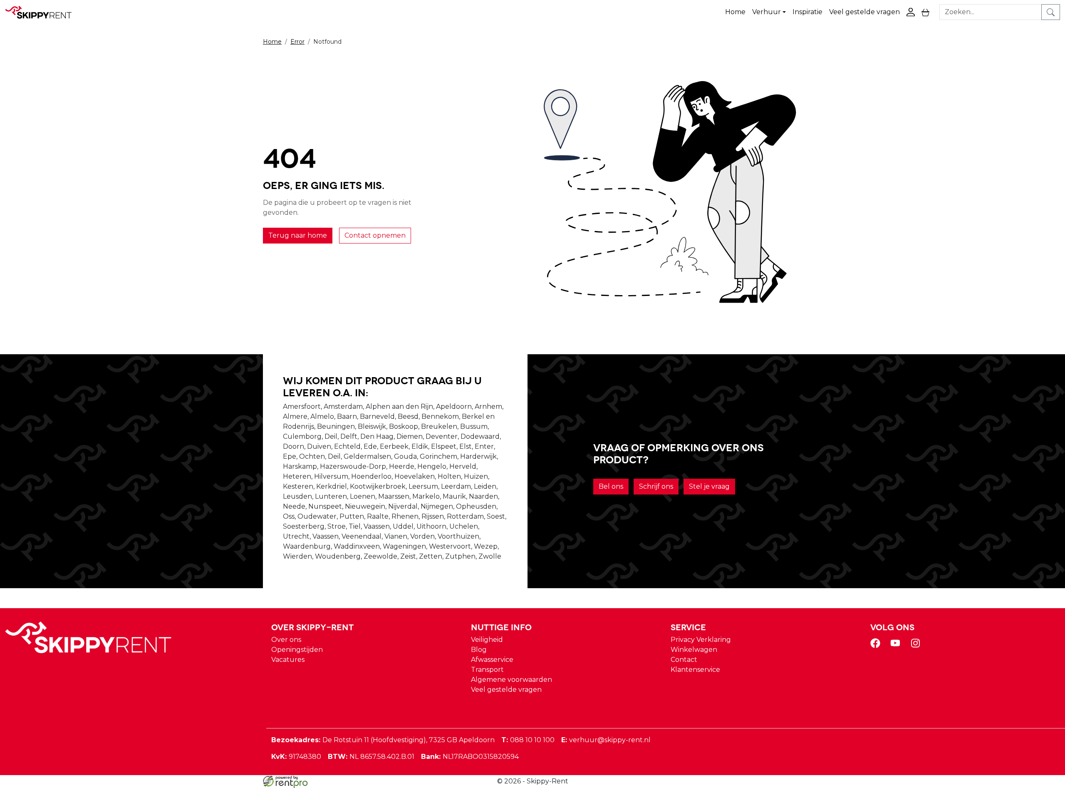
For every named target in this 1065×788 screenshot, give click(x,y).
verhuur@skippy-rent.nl (606, 740)
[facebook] (877, 646)
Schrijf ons (656, 486)
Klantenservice (695, 670)
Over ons (286, 640)
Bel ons (611, 486)
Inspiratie (807, 12)
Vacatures (288, 660)
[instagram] (917, 646)
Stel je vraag (709, 486)
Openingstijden (297, 650)
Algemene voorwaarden (511, 680)
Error (297, 41)
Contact (684, 660)
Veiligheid (487, 640)
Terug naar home (297, 235)
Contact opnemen (375, 235)
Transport (487, 670)
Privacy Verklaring (701, 640)
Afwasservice (492, 660)
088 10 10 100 (528, 740)
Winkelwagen (694, 650)
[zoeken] (1050, 12)
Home (735, 12)
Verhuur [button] (766, 12)
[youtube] (897, 646)
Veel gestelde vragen (864, 12)
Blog (479, 650)
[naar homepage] (42, 12)
